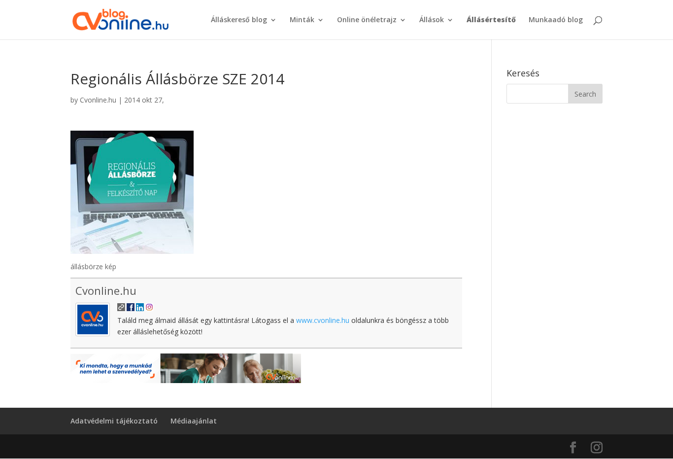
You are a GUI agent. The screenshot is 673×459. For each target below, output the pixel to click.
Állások (431, 20)
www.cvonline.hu (322, 320)
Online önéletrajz (367, 20)
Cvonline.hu (98, 100)
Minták (302, 20)
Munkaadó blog (556, 20)
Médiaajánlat (193, 420)
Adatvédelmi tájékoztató (114, 420)
